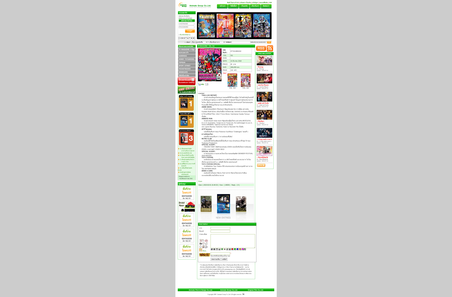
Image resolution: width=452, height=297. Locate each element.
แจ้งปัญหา (255, 2)
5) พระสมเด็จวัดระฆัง (185, 153)
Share (200, 181)
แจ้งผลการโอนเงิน (245, 2)
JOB (270, 2)
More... (205, 251)
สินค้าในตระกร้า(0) (233, 2)
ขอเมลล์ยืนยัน (263, 2)
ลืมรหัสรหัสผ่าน (185, 35)
